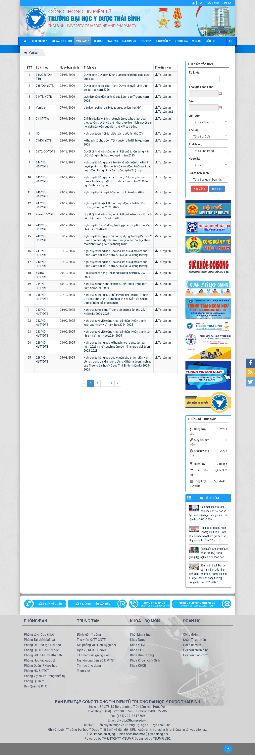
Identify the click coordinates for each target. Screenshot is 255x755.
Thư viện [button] (146, 41)
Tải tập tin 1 (165, 107)
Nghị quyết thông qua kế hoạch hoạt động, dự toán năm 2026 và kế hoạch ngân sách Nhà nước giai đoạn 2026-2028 (117, 346)
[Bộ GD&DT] (208, 227)
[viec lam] (208, 402)
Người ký (194, 158)
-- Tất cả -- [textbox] (197, 165)
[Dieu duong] (208, 375)
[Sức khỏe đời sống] (208, 266)
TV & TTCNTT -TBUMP (117, 738)
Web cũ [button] (196, 41)
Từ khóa (194, 72)
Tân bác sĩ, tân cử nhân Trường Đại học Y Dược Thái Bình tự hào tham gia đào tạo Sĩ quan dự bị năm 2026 (208, 534)
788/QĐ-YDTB (45, 85)
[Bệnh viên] (208, 339)
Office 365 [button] (181, 41)
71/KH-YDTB (44, 140)
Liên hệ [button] (210, 41)
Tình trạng (195, 144)
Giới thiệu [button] (38, 41)
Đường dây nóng (154, 604)
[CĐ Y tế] (208, 244)
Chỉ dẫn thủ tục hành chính (196, 604)
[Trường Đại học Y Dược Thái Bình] (36, 18)
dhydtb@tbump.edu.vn (132, 720)
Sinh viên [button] (162, 41)
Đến (191, 101)
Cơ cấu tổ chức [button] (61, 41)
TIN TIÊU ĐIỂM (208, 498)
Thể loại (194, 130)
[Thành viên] (193, 3)
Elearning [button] (129, 41)
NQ (38, 133)
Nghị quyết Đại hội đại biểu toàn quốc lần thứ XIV (113, 133)
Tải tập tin (164, 74)
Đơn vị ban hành (199, 173)
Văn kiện (41, 107)
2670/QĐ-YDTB (45, 151)
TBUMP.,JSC (161, 738)
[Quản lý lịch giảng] (208, 287)
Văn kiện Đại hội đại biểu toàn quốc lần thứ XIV (112, 107)
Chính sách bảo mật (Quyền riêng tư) (143, 734)
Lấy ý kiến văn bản (50, 604)
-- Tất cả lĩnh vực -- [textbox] (202, 122)
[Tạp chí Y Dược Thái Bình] (208, 326)
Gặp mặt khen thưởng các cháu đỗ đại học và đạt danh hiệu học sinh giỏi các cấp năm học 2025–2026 (208, 513)
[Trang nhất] (26, 41)
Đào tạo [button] (112, 41)
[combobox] (208, 122)
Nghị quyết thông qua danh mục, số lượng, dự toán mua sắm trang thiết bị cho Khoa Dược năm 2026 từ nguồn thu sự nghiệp (116, 181)
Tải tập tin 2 (165, 111)
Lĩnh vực (194, 115)
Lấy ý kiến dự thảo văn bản (92, 604)
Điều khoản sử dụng (101, 734)
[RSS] (201, 3)
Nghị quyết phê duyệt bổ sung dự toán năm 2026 (114, 192)
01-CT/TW (42, 118)
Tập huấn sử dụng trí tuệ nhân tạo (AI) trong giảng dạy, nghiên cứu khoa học (208, 553)
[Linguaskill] (208, 352)
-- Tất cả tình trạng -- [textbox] (203, 150)
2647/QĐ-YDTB (45, 214)
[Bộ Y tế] (208, 209)
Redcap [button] (98, 41)
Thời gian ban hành (201, 86)
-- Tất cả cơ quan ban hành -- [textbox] (208, 179)
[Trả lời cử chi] (208, 308)
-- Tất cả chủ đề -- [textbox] (201, 136)
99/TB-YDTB (44, 96)
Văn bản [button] (81, 41)
